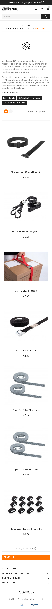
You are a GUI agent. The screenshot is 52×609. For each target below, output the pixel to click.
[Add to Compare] (45, 125)
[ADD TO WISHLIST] (39, 125)
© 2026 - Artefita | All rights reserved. (26, 599)
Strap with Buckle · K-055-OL (26, 529)
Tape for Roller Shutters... (26, 410)
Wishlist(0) (39, 2)
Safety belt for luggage (29, 98)
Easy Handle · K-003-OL (26, 291)
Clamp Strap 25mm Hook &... (26, 172)
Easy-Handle (9, 98)
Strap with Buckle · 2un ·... (26, 350)
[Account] (42, 9)
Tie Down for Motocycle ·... (26, 231)
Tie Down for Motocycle (14, 102)
